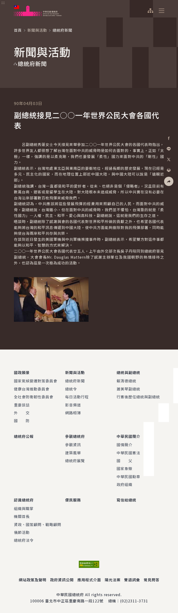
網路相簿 (73, 412)
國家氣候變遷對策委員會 (35, 381)
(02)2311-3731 (134, 601)
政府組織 (124, 484)
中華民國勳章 (128, 476)
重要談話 (22, 405)
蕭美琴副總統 (128, 389)
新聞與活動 (37, 30)
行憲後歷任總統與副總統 (138, 396)
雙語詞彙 (132, 579)
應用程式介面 (89, 579)
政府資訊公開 (62, 579)
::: (3, 2)
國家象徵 (124, 468)
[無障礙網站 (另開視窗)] (89, 564)
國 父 (124, 460)
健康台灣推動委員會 (31, 389)
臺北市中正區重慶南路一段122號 (74, 601)
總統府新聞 (75, 381)
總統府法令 (24, 540)
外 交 (22, 412)
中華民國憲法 (128, 452)
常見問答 (151, 579)
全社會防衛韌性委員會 (33, 396)
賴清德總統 (126, 381)
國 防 (22, 420)
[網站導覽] (150, 10)
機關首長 (22, 516)
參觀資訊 (73, 444)
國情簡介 (124, 444)
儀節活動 (22, 532)
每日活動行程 (77, 396)
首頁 (18, 30)
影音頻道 (73, 405)
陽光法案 (113, 579)
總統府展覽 (75, 460)
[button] (168, 181)
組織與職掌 (24, 508)
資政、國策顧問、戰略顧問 (37, 524)
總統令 (71, 389)
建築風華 (73, 452)
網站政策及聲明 (32, 579)
